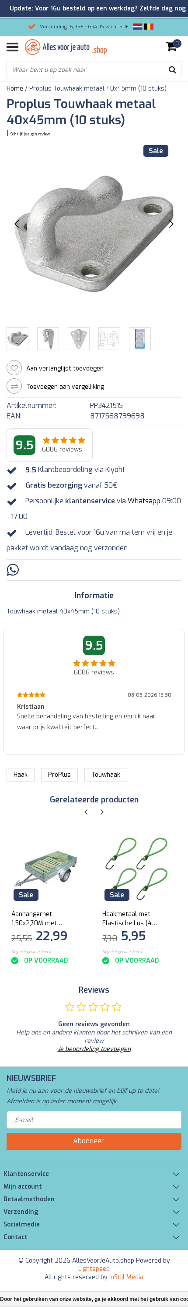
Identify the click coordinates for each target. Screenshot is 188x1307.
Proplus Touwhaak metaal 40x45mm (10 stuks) (98, 88)
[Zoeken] (172, 69)
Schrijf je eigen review (30, 134)
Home (15, 88)
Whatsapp (144, 501)
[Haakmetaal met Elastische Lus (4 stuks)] (136, 869)
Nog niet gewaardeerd (31, 951)
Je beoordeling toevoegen (94, 1049)
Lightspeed (94, 1269)
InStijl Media (126, 1277)
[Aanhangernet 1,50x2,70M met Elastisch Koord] (45, 869)
